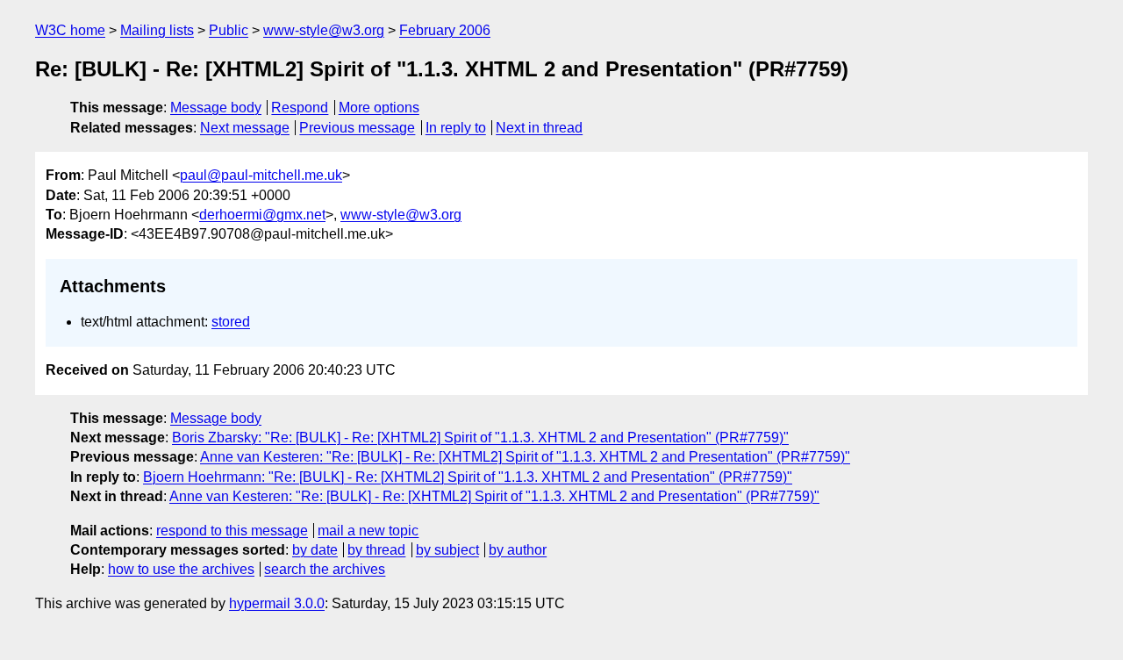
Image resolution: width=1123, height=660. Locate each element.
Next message (245, 127)
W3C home (70, 30)
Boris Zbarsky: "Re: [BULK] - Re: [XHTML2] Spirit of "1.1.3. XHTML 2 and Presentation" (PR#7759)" (480, 437)
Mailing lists (157, 30)
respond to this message (232, 530)
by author (518, 549)
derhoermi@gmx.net (262, 214)
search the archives (324, 569)
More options (379, 107)
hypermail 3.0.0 (277, 603)
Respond (299, 107)
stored (230, 321)
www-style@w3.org (323, 30)
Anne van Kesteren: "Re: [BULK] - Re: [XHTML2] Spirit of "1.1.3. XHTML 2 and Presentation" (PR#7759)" (525, 456)
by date (315, 549)
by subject (447, 549)
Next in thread (539, 127)
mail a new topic (368, 530)
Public (228, 30)
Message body (215, 107)
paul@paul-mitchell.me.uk (261, 175)
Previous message (357, 127)
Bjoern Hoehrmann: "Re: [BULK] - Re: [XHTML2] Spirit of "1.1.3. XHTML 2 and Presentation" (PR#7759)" (467, 477)
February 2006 (444, 30)
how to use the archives (181, 569)
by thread (376, 549)
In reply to (456, 127)
